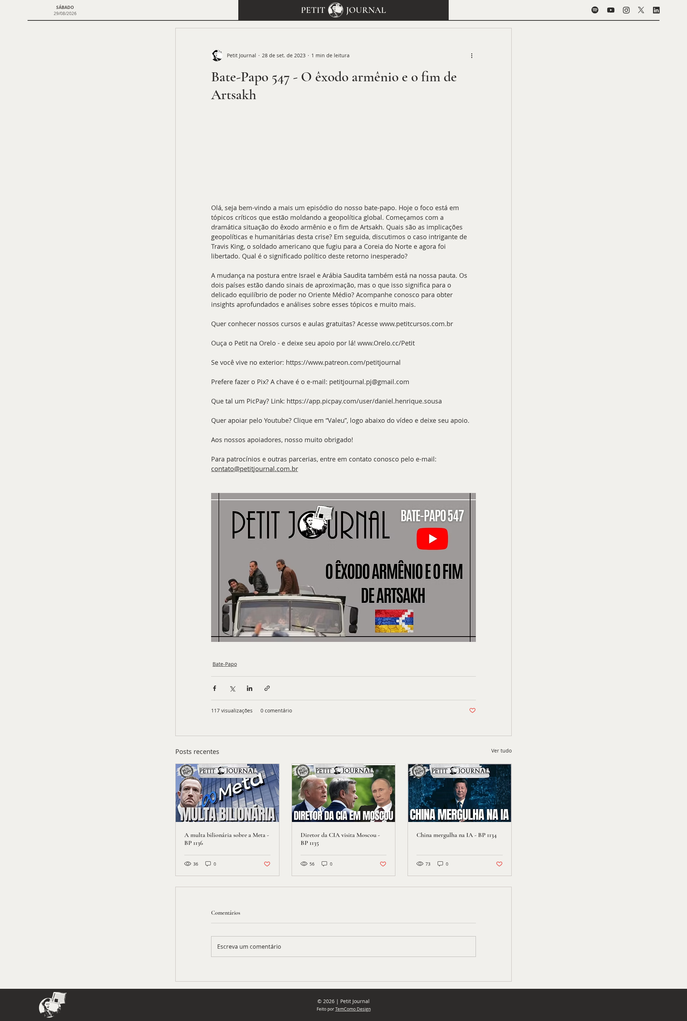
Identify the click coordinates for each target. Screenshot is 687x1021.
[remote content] (343, 156)
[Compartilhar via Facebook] (214, 688)
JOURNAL (366, 10)
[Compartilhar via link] (267, 688)
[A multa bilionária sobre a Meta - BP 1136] (227, 793)
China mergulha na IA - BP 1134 (456, 835)
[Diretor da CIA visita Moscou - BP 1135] (343, 793)
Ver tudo (501, 750)
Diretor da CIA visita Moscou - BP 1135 (340, 839)
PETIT (313, 10)
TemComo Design (353, 1009)
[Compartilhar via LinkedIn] (249, 688)
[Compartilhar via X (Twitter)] (232, 688)
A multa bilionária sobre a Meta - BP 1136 (226, 839)
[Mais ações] (471, 55)
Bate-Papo (225, 663)
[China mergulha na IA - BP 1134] (459, 793)
